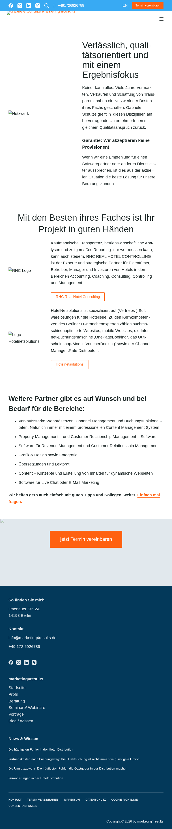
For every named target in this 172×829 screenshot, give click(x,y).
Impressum (72, 799)
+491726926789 (71, 5)
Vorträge (16, 714)
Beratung (17, 701)
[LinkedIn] (28, 5)
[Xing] (37, 5)
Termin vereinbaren (147, 5)
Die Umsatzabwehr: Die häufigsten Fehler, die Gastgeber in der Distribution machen (68, 768)
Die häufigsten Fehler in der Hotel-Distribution (41, 749)
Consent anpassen (23, 806)
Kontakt (15, 799)
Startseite (17, 687)
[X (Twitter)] (19, 5)
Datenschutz (96, 799)
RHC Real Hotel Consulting (78, 297)
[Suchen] (46, 5)
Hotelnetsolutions (70, 364)
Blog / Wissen (21, 721)
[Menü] (161, 19)
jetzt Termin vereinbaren (86, 539)
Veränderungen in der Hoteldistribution (36, 778)
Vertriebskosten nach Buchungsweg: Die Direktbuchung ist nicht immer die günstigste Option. (74, 759)
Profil (13, 694)
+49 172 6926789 (24, 646)
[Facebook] (11, 5)
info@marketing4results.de (32, 638)
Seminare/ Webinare (27, 707)
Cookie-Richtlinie (124, 799)
